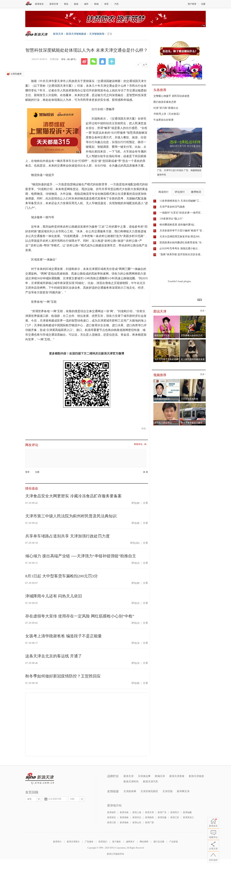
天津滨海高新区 (149, 791)
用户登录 (192, 4)
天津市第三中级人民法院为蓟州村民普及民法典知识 (71, 516)
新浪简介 (57, 841)
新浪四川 (174, 812)
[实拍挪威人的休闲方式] (193, 316)
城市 (86, 4)
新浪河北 (136, 817)
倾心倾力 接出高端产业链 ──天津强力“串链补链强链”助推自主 (80, 556)
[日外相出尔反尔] (166, 380)
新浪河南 (124, 812)
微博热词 (196, 192)
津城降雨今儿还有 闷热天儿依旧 (53, 596)
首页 (29, 799)
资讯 (66, 4)
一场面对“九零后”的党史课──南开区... (181, 212)
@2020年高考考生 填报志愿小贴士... (180, 248)
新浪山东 (136, 822)
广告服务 (89, 841)
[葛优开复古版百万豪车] (193, 404)
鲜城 (96, 4)
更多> (203, 311)
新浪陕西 (149, 817)
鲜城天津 (160, 776)
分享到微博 (16, 74)
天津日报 (167, 791)
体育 (106, 4)
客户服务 (116, 841)
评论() (135, 503)
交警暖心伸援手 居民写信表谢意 (171, 96)
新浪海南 (124, 822)
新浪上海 (136, 812)
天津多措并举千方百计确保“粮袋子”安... (182, 230)
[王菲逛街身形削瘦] (193, 380)
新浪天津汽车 (150, 781)
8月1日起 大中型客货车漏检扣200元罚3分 (61, 576)
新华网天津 (183, 791)
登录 (27, 472)
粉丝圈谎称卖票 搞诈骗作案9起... (178, 224)
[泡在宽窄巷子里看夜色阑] (166, 340)
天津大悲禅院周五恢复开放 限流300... (181, 236)
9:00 (72, 799)
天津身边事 (144, 776)
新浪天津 (53, 4)
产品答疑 (173, 841)
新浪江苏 (174, 817)
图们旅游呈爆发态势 (164, 102)
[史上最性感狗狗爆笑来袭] (193, 340)
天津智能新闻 (96, 34)
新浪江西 (111, 822)
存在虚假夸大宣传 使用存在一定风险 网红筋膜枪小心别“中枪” (79, 616)
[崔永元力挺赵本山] (166, 404)
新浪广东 (162, 812)
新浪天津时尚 (131, 781)
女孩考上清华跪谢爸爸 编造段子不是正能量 (63, 636)
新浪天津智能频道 (76, 34)
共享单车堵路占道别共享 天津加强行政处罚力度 (67, 536)
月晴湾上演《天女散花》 (167, 114)
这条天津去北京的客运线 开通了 (53, 656)
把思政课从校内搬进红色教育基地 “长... (182, 242)
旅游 (76, 4)
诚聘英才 (130, 841)
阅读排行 (163, 192)
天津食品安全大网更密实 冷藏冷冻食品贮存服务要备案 (73, 496)
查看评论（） (141, 444)
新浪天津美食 (176, 776)
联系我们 (103, 841)
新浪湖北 (111, 817)
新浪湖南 (124, 817)
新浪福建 (187, 812)
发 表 (145, 472)
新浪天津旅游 (196, 776)
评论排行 (180, 192)
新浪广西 (149, 822)
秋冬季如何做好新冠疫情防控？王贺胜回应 (63, 676)
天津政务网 (129, 791)
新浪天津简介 (73, 841)
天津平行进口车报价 (173, 170)
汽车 (116, 4)
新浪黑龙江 (188, 817)
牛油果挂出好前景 (163, 120)
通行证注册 (158, 841)
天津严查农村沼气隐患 (172, 206)
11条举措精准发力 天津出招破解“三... (180, 200)
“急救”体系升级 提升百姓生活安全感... (181, 254)
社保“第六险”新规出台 (165, 108)
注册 (203, 4)
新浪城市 (111, 812)
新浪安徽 (162, 817)
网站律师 (144, 841)
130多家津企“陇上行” (171, 218)
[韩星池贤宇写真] (166, 316)
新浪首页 (39, 4)
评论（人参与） (69, 59)
